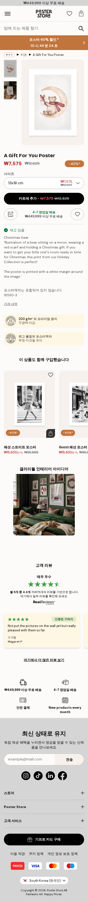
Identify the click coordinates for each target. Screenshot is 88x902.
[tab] (69, 13)
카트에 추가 (44, 198)
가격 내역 (10, 304)
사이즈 (9, 174)
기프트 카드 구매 (48, 839)
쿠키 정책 (36, 853)
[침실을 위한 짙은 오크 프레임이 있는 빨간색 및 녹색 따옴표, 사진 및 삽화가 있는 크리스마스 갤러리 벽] (44, 505)
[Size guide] (10, 214)
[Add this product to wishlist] (77, 214)
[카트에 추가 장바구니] (50, 433)
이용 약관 (17, 853)
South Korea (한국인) (45, 881)
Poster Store (55, 890)
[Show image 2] (10, 90)
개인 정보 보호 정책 (62, 853)
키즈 (24, 55)
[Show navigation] (7, 13)
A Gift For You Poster (48, 55)
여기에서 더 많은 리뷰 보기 (44, 660)
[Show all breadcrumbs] (9, 54)
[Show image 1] (10, 68)
